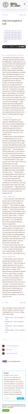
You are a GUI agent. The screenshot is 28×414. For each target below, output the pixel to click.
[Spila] (4, 47)
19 (5, 38)
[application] (14, 46)
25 (5, 41)
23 (17, 38)
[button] (14, 346)
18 (19, 36)
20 (8, 38)
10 (14, 33)
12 (19, 33)
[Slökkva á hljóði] (19, 47)
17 (17, 36)
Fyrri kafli (5, 15)
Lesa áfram (10, 407)
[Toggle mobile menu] (25, 4)
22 (14, 38)
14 (8, 36)
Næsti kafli (22, 15)
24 (19, 38)
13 (5, 36)
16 (14, 36)
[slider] (23, 46)
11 (16, 33)
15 (11, 36)
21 (11, 38)
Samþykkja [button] (5, 410)
